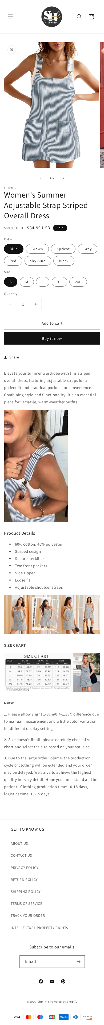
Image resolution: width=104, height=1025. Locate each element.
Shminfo (43, 1001)
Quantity (10, 293)
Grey (87, 248)
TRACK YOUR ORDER (28, 915)
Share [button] (14, 357)
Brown (37, 248)
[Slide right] (64, 178)
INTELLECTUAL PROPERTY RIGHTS (39, 927)
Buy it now (52, 338)
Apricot (63, 248)
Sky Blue (38, 260)
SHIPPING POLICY (26, 891)
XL (59, 281)
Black (64, 260)
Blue (14, 248)
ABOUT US (19, 843)
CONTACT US (21, 855)
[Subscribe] (79, 961)
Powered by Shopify (63, 1001)
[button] (11, 17)
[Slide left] (40, 178)
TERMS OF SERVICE (26, 903)
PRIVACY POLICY (24, 867)
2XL (78, 281)
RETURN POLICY (24, 879)
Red (13, 260)
